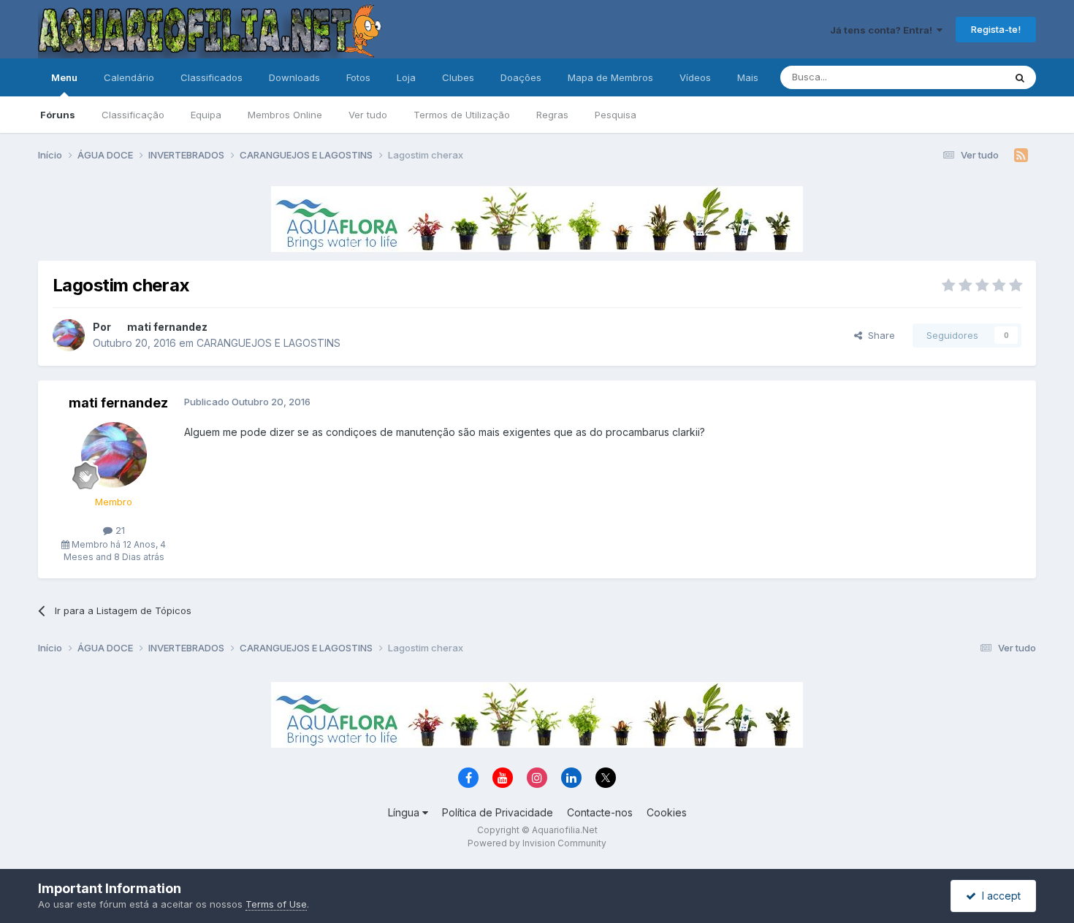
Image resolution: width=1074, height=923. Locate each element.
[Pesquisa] (1020, 77)
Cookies (667, 812)
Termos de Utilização (462, 114)
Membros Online (285, 114)
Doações (520, 77)
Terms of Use (276, 904)
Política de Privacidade (497, 812)
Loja (406, 77)
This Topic (961, 77)
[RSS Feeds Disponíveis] (1021, 155)
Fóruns (57, 114)
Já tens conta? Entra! (883, 30)
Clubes (458, 77)
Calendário (129, 77)
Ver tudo (368, 114)
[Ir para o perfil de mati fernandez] (69, 335)
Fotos (358, 77)
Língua (405, 812)
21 (119, 530)
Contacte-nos (600, 812)
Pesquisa (615, 114)
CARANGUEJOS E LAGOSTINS (268, 343)
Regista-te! (996, 29)
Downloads (294, 77)
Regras (552, 114)
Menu (64, 77)
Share (878, 335)
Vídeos (695, 77)
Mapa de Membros (610, 77)
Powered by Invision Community (537, 843)
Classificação (133, 114)
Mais (747, 77)
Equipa (206, 114)
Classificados (211, 77)
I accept (998, 895)
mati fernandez (167, 327)
